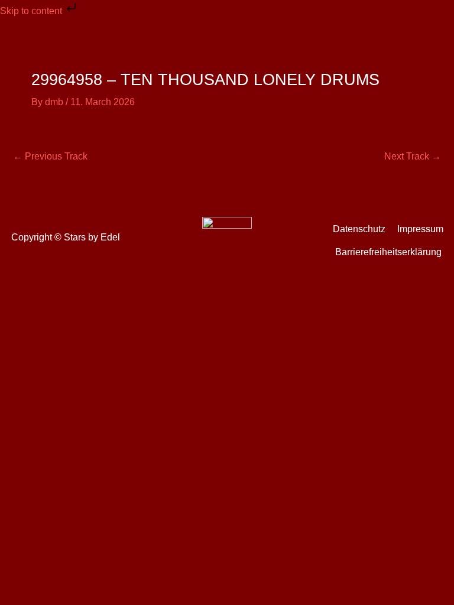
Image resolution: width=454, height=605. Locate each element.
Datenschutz (359, 229)
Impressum (420, 229)
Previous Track (50, 156)
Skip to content (32, 11)
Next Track (412, 156)
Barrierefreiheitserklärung (388, 252)
